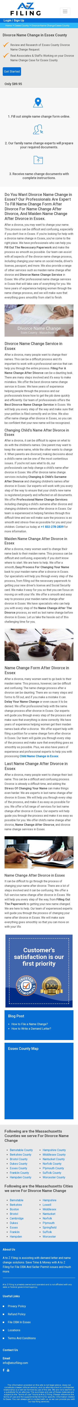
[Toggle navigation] (65, 11)
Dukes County (18, 1163)
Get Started (12, 71)
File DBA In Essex (19, 1322)
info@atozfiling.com (15, 1363)
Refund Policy (17, 1314)
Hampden (16, 1236)
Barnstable (16, 1200)
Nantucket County (54, 1159)
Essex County (22, 25)
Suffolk (47, 1232)
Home (8, 25)
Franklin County (19, 1173)
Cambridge (17, 1218)
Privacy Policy (17, 1306)
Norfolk (47, 1218)
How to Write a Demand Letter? (31, 1028)
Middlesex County (54, 1154)
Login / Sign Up (14, 20)
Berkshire (16, 1205)
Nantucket (49, 1214)
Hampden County (20, 1177)
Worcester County (54, 1177)
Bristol (14, 1214)
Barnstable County (21, 1150)
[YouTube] (3, 1370)
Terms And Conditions (22, 1338)
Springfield (49, 1227)
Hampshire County (54, 1150)
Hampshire (49, 1200)
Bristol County (19, 1159)
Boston (14, 1209)
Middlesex (49, 1209)
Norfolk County (52, 1163)
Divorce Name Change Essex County (50, 25)
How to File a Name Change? (29, 1024)
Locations (14, 1330)
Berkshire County (20, 1154)
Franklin (15, 1232)
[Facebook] (8, 1370)
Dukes (14, 1223)
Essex (14, 1227)
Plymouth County (53, 1168)
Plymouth (49, 1223)
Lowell (47, 1205)
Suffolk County (52, 1173)
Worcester (49, 1236)
